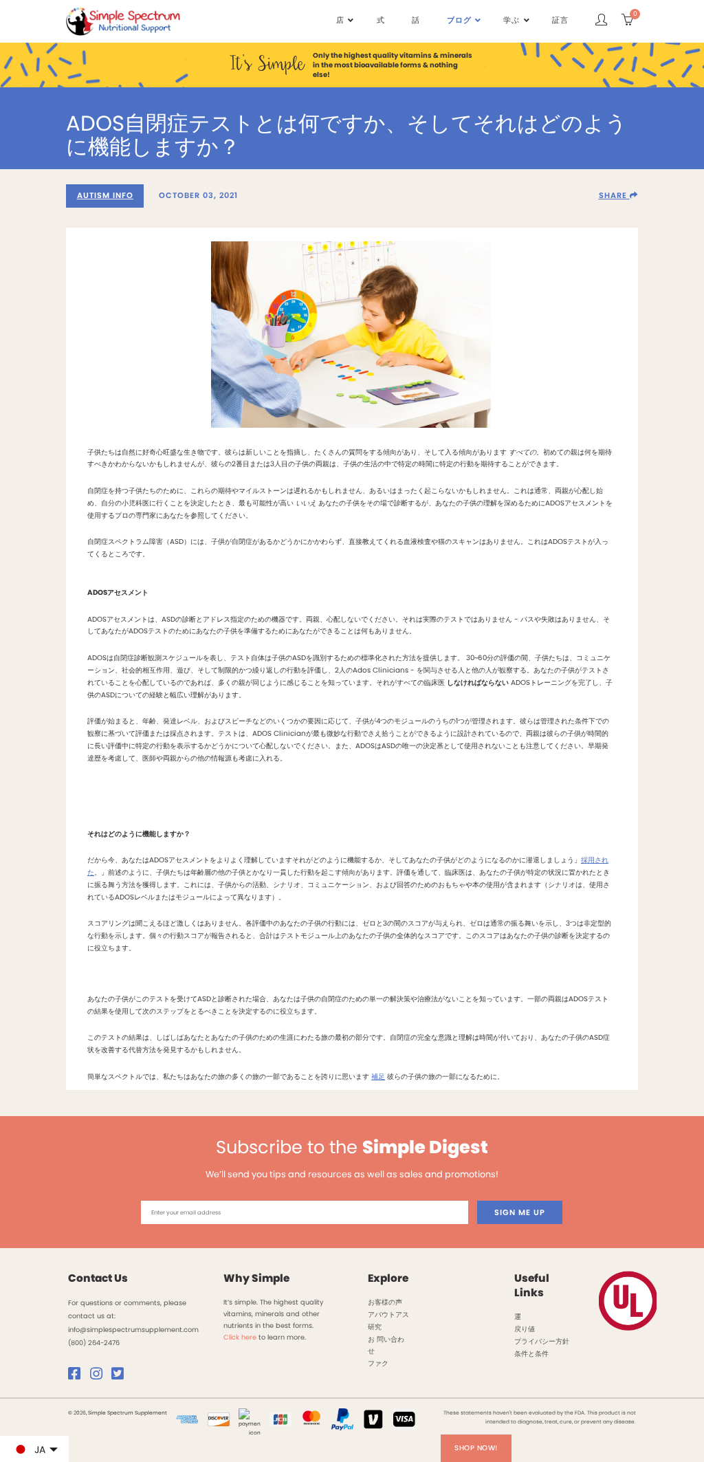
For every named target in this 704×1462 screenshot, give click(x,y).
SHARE (614, 195)
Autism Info (105, 195)
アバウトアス (388, 1314)
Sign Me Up (519, 1212)
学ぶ (511, 20)
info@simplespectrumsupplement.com (133, 1329)
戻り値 (524, 1328)
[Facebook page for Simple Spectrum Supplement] (77, 1376)
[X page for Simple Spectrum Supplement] (121, 1376)
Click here (239, 1337)
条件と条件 (531, 1353)
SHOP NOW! (476, 1448)
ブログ (459, 20)
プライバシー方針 (541, 1341)
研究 (375, 1326)
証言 (560, 20)
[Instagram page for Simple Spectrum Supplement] (99, 1376)
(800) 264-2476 (94, 1342)
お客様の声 (385, 1302)
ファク (378, 1363)
